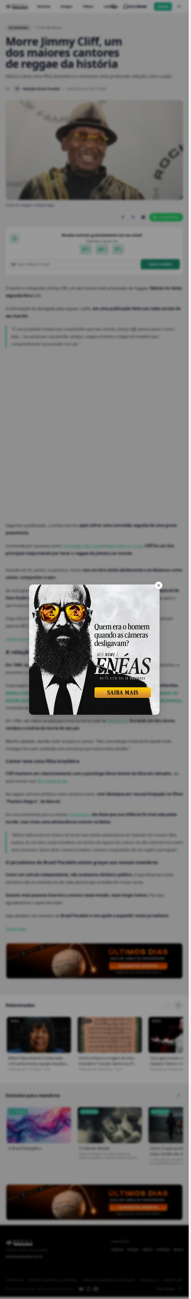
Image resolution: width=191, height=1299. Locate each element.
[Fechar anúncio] (158, 585)
